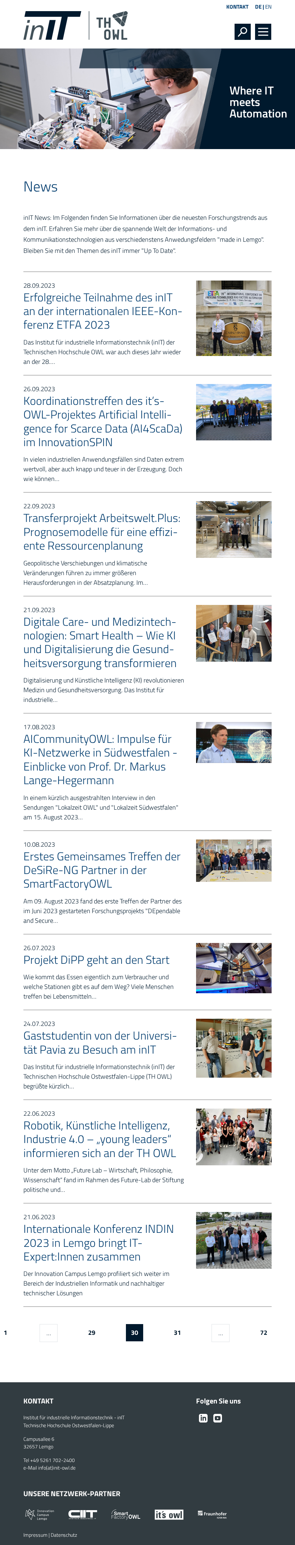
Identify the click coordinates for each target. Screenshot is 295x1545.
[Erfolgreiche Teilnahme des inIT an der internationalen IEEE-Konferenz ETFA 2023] (234, 317)
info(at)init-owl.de (57, 1468)
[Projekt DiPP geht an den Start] (234, 967)
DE (258, 7)
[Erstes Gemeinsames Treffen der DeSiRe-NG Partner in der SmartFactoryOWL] (234, 860)
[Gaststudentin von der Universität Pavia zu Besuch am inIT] (234, 1048)
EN (268, 7)
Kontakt (237, 7)
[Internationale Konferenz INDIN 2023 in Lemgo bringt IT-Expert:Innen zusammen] (234, 1239)
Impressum (35, 1535)
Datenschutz (64, 1535)
